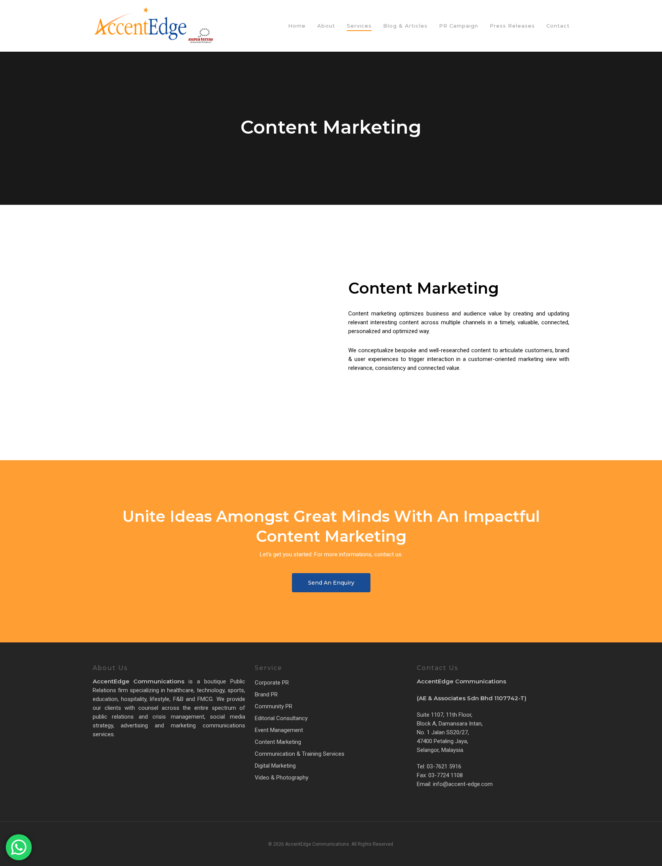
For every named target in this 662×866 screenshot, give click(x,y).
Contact (558, 26)
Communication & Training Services (299, 753)
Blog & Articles (405, 26)
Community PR (273, 706)
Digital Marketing (275, 765)
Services (359, 26)
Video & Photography (281, 777)
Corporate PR (272, 682)
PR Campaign (458, 26)
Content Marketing (278, 742)
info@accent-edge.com (462, 784)
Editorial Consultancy (281, 718)
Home (297, 26)
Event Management (279, 730)
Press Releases (512, 26)
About (326, 26)
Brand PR (266, 694)
